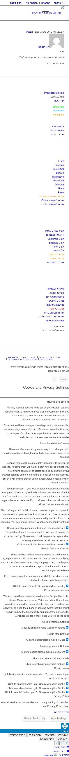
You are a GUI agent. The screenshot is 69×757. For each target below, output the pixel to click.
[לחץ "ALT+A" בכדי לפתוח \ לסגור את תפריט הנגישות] (65, 726)
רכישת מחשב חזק (55, 297)
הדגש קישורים (47, 739)
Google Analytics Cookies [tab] (55, 548)
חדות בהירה (35, 735)
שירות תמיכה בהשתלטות (51, 316)
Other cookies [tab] (61, 668)
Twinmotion (58, 176)
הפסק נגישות (60, 747)
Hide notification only (34, 718)
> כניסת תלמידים (55, 234)
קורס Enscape (56, 242)
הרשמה (57, 2)
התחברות (45, 2)
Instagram (58, 114)
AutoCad (59, 184)
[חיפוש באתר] (35, 13)
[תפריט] (44, 13)
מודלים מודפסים (55, 262)
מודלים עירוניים (56, 300)
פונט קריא (63, 739)
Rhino (61, 192)
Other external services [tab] (56, 590)
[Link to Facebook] (50, 353)
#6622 (29, 31)
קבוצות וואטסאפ (55, 289)
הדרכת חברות (56, 254)
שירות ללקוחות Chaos (52, 200)
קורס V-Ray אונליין (54, 231)
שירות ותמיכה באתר (54, 312)
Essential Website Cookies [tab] (54, 443)
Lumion (60, 172)
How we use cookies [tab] (58, 401)
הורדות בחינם (57, 292)
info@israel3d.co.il (54, 92)
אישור (63, 378)
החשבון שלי (58, 126)
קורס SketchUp (56, 238)
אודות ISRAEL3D (55, 320)
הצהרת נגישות (60, 751)
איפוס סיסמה (16, 2)
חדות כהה (50, 735)
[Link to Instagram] (55, 353)
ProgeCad (58, 180)
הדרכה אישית (57, 258)
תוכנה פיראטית (56, 308)
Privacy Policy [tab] (61, 696)
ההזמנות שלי (32, 2)
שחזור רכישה (57, 134)
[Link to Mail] (61, 353)
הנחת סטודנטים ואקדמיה (51, 196)
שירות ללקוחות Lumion (52, 204)
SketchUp (58, 168)
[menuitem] (57, 3)
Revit (61, 188)
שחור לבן (63, 735)
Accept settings (58, 718)
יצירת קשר (58, 100)
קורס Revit (58, 246)
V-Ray (60, 161)
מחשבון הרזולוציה (55, 304)
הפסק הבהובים (17, 735)
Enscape (59, 165)
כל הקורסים (58, 250)
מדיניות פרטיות (61, 712)
